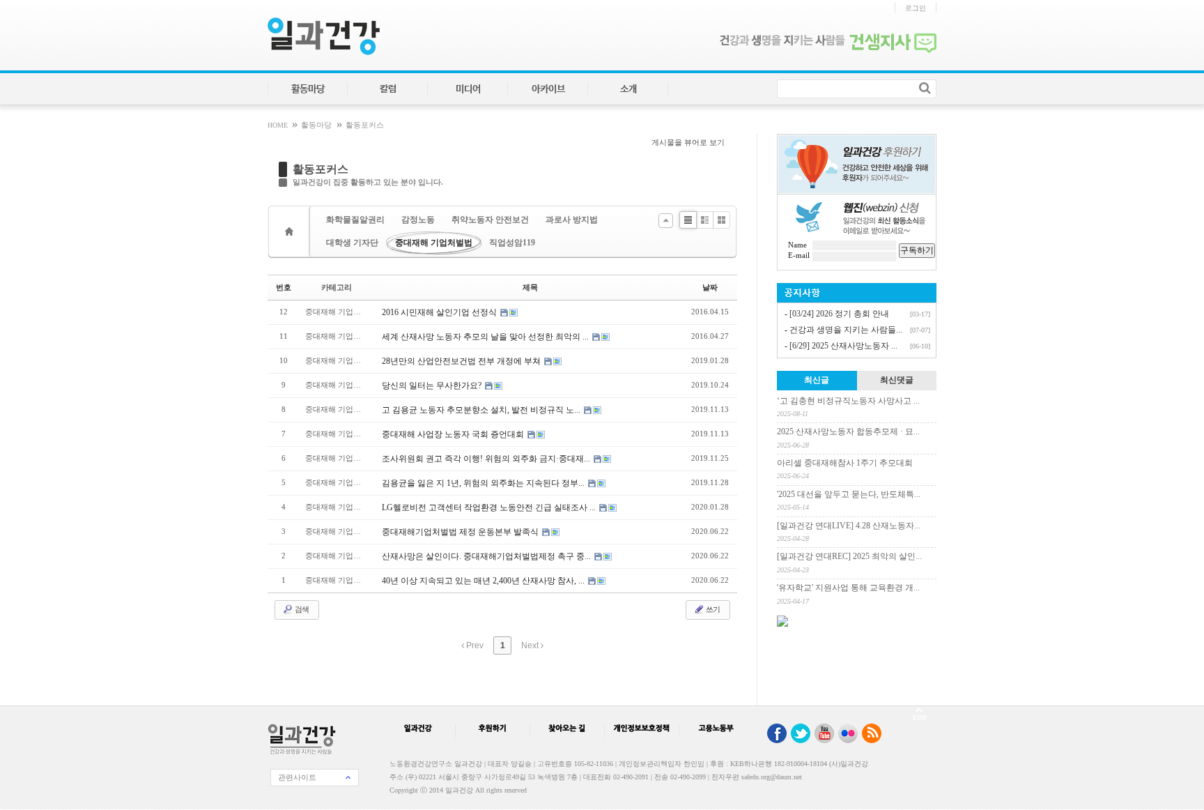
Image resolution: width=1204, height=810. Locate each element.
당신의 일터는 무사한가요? (433, 385)
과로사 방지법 (572, 219)
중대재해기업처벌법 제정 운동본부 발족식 (461, 532)
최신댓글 (896, 380)
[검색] (925, 88)
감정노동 (418, 219)
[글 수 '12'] (291, 231)
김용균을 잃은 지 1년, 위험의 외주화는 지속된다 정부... (484, 483)
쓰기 (712, 609)
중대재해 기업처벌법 (433, 242)
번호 (283, 287)
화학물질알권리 (355, 219)
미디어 (468, 89)
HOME (279, 125)
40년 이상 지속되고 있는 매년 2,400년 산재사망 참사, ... (484, 581)
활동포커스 (365, 125)
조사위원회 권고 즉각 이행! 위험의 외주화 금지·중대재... (487, 459)
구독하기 (917, 250)
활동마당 (308, 89)
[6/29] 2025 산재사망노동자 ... (843, 346)
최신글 (816, 380)
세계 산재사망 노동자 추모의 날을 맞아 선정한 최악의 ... (486, 337)
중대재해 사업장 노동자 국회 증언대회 (454, 434)
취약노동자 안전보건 (490, 219)
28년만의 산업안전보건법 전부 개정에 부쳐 (462, 361)
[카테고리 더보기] (665, 220)
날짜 (710, 287)
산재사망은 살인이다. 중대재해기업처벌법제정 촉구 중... (487, 556)
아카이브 (548, 89)
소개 (628, 89)
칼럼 (388, 89)
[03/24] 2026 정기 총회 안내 (839, 314)
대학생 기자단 (352, 242)
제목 (530, 287)
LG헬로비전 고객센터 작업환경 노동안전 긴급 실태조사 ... (490, 507)
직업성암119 (512, 242)
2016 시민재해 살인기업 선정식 (440, 312)
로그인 (915, 8)
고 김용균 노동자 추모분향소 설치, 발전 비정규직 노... (482, 410)
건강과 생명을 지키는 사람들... (845, 330)
